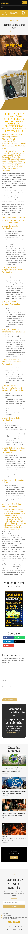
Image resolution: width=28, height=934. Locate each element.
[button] (2, 8)
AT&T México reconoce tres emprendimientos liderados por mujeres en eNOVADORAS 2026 (14, 838)
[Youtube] (12, 926)
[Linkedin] (15, 926)
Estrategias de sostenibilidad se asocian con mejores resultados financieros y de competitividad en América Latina (14, 769)
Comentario (5, 665)
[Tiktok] (22, 926)
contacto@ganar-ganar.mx (14, 732)
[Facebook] (6, 926)
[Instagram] (18, 926)
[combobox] (17, 2)
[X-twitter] (9, 926)
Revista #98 (14, 21)
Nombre (4, 680)
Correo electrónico (6, 686)
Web (3, 693)
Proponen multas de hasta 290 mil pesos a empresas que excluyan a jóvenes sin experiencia (13, 815)
